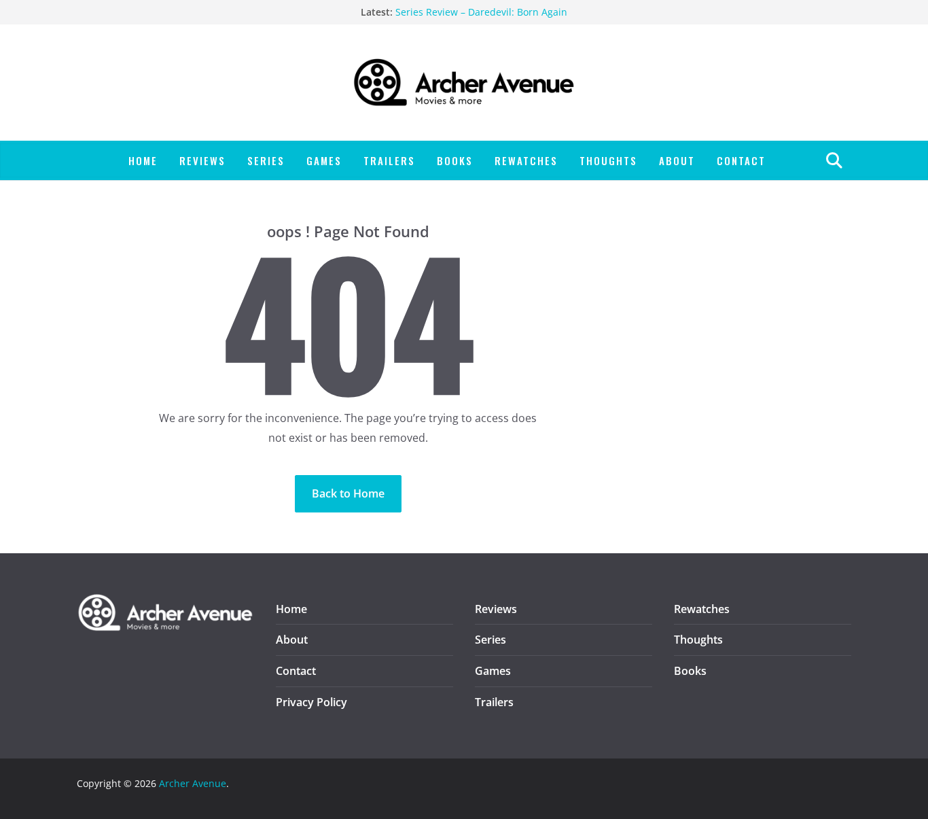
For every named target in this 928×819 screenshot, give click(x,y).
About (677, 160)
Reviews (202, 160)
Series (266, 160)
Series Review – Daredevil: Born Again (481, 12)
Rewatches (526, 160)
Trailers (389, 160)
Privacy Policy (311, 702)
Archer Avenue (192, 783)
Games (324, 160)
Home (143, 160)
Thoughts (608, 160)
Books (455, 160)
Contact (741, 160)
